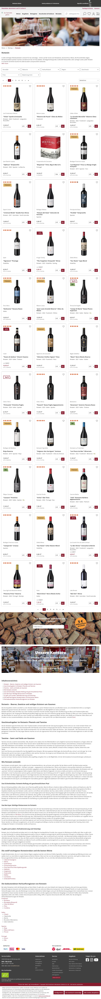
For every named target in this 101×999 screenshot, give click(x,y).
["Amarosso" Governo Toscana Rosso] (84, 388)
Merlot (6, 862)
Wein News (71, 961)
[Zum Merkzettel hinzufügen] (30, 86)
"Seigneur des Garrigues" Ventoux (49, 451)
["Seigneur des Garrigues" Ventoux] (50, 434)
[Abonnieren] (66, 627)
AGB (53, 963)
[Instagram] (92, 959)
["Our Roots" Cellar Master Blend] (50, 528)
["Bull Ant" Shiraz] (84, 576)
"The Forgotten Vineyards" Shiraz (48, 261)
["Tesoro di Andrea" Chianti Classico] (17, 340)
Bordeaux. (19, 814)
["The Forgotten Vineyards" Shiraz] (50, 244)
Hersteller (6, 69)
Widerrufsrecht (56, 977)
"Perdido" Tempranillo (78, 213)
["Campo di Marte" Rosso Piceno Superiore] (84, 292)
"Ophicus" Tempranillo (11, 165)
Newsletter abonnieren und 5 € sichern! (14, 8)
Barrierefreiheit (55, 968)
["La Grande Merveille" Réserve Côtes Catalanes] (84, 99)
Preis (4, 75)
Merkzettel (54, 959)
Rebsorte (25, 69)
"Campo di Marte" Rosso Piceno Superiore (81, 309)
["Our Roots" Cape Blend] (84, 244)
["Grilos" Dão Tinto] (50, 480)
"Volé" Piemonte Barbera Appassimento (79, 498)
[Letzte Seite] (28, 80)
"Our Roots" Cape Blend (78, 261)
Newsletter (38, 965)
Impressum (38, 959)
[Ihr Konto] (93, 13)
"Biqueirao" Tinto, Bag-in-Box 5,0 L (49, 165)
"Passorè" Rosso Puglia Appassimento (50, 405)
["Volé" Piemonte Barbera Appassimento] (84, 480)
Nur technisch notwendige (73, 992)
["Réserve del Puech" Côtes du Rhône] (50, 99)
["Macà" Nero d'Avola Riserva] (84, 340)
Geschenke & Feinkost (46, 14)
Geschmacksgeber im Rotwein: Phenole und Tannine (19, 686)
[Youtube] (96, 959)
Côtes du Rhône (9, 904)
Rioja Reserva (8, 451)
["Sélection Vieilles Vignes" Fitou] (50, 340)
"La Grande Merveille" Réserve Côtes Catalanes (83, 117)
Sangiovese (7, 871)
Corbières (7, 908)
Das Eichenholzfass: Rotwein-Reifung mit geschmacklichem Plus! (23, 692)
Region (64, 69)
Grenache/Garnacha (10, 865)
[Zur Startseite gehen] (7, 14)
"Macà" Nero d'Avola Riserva (80, 357)
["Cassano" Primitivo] (17, 480)
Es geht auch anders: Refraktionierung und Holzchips (20, 695)
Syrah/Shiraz (8, 863)
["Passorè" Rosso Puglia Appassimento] (50, 388)
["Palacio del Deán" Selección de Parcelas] (50, 196)
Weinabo (58, 14)
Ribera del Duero (9, 930)
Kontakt (54, 961)
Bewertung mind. (27, 75)
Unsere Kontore (39, 970)
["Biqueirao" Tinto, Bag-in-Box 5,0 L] (50, 147)
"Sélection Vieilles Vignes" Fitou (48, 357)
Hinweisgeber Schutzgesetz (38, 962)
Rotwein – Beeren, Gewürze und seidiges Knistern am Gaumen (22, 684)
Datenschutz (55, 966)
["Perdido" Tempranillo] (84, 196)
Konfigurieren (59, 992)
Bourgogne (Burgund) (10, 902)
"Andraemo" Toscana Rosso (12, 309)
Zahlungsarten (55, 974)
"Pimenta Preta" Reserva (12, 594)
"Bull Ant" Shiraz (76, 594)
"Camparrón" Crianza (10, 546)
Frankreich (5, 898)
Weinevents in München (75, 970)
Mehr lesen (5, 63)
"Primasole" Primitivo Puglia (13, 405)
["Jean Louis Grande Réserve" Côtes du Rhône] (50, 292)
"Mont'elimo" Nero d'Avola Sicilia (48, 594)
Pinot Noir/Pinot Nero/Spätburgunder (15, 867)
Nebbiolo (7, 869)
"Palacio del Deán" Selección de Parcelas (48, 213)
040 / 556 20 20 (7, 961)
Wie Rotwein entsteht (10, 690)
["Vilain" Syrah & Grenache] (17, 99)
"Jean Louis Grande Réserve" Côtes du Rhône (50, 309)
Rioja (5, 928)
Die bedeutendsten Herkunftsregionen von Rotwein (19, 699)
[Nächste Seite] (25, 80)
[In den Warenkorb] (29, 126)
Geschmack (85, 69)
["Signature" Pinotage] (17, 244)
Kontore (96, 8)
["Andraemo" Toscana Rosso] (17, 292)
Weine (18, 14)
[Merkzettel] (89, 13)
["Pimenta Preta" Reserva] (17, 576)
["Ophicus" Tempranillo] (17, 147)
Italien (3, 912)
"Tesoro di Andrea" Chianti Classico (15, 357)
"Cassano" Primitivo (10, 497)
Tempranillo (7, 873)
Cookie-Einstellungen (57, 970)
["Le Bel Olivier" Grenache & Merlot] (84, 528)
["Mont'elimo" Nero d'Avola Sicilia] (50, 576)
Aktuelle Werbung (73, 959)
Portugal (4, 936)
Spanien (4, 926)
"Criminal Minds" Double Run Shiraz (16, 213)
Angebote (25, 14)
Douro (6, 938)
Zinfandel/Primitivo (9, 879)
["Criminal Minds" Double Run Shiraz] (17, 196)
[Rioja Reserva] (17, 434)
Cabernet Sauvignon (10, 860)
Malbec (6, 875)
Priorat (6, 932)
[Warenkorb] (98, 13)
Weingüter (33, 14)
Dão (5, 940)
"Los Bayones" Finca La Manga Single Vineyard (83, 165)
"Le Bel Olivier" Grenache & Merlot (82, 546)
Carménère (7, 877)
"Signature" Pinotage (10, 261)
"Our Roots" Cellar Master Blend (48, 546)
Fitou (5, 906)
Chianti (6, 914)
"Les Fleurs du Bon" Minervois (80, 451)
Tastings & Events (87, 8)
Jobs (36, 968)
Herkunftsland (46, 69)
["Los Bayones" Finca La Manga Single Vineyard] (84, 147)
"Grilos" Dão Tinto (43, 497)
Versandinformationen (57, 972)
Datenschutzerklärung (41, 637)
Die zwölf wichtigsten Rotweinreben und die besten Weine (21, 697)
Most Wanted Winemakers (75, 963)
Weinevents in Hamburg (75, 968)
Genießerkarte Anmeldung (75, 966)
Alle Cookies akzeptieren (91, 992)
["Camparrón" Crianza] (17, 528)
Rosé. (74, 717)
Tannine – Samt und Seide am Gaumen (15, 688)
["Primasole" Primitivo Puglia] (17, 388)
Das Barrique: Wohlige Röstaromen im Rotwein (18, 693)
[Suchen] (66, 14)
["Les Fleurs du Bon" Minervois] (84, 434)
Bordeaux (7, 900)
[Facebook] (88, 959)
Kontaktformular (15, 966)
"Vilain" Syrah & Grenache (12, 116)
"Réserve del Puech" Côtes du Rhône (49, 116)
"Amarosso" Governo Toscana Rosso (82, 405)
